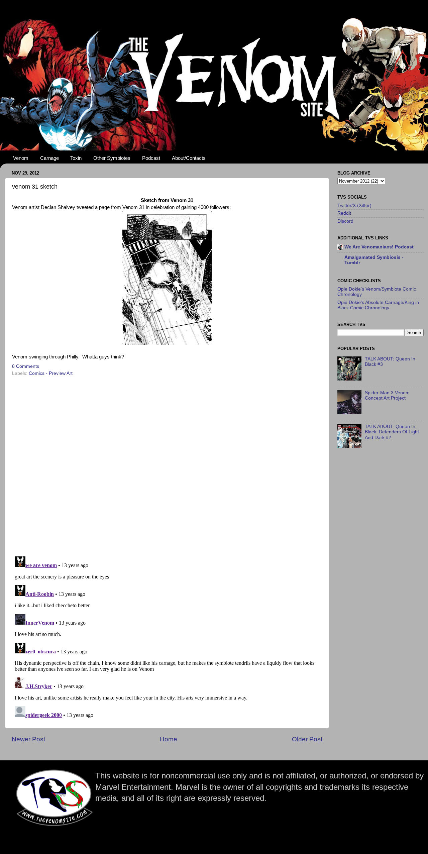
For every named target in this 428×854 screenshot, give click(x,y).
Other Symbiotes (111, 158)
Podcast (151, 158)
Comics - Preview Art (51, 373)
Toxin (76, 158)
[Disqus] (167, 464)
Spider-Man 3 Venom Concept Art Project (387, 395)
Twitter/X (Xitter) (354, 205)
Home (168, 739)
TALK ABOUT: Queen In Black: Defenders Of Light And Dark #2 (392, 432)
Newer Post (28, 739)
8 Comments (25, 366)
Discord (345, 221)
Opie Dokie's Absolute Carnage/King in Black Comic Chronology (378, 305)
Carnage (49, 158)
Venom (20, 158)
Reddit (344, 213)
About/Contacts (189, 158)
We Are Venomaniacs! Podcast (379, 246)
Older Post (307, 739)
